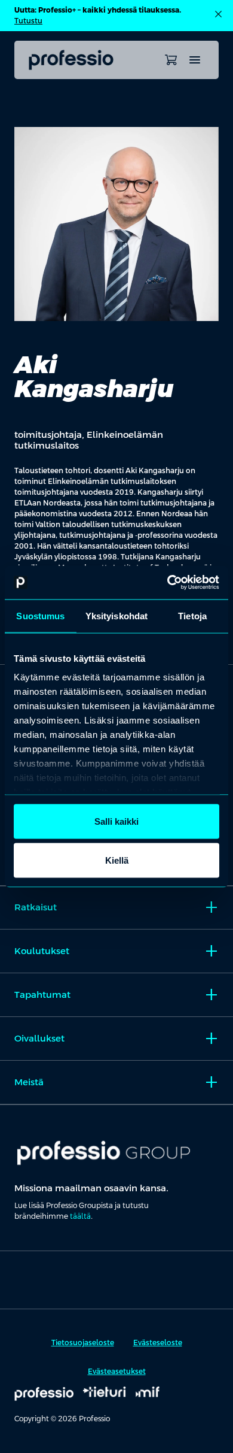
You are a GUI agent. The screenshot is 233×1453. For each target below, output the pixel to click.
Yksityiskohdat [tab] (116, 615)
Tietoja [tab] (192, 615)
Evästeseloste (157, 1343)
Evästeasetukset (117, 1371)
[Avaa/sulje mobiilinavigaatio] (194, 59)
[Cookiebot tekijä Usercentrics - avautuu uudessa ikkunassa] (167, 583)
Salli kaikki (116, 821)
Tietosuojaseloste (82, 1343)
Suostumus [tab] (40, 615)
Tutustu (28, 21)
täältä (80, 1216)
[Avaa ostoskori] (170, 59)
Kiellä (116, 860)
